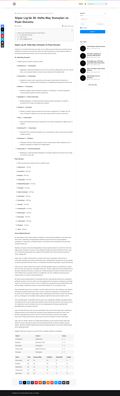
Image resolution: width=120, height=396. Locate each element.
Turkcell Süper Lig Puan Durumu (96, 46)
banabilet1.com (16, 393)
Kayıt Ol (93, 31)
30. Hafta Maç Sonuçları (25, 35)
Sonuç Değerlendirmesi (26, 39)
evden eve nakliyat (34, 393)
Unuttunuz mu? (100, 24)
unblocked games (24, 393)
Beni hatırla (84, 28)
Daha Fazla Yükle (92, 84)
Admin (89, 48)
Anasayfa (18, 13)
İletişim (81, 4)
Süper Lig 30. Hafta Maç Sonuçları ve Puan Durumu (31, 33)
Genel (23, 13)
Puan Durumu (23, 37)
